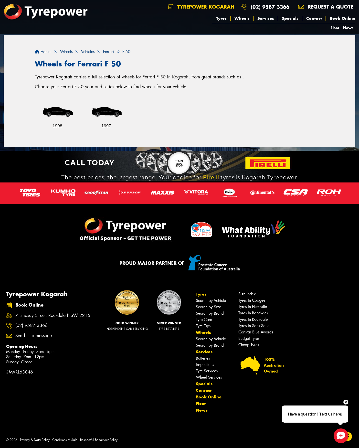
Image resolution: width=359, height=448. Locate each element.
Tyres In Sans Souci (254, 325)
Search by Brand (210, 313)
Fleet (335, 27)
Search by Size (208, 306)
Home (44, 51)
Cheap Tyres (248, 344)
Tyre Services (207, 370)
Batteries (203, 358)
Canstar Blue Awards (255, 332)
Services (265, 18)
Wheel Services (209, 377)
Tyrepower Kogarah (205, 7)
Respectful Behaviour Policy (98, 440)
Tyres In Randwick (253, 313)
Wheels (242, 18)
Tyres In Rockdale (253, 319)
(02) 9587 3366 (270, 7)
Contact (314, 18)
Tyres (221, 18)
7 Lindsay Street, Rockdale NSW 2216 (52, 315)
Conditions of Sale (64, 440)
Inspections (205, 364)
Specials (290, 18)
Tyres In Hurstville (252, 306)
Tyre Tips (203, 326)
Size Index (247, 294)
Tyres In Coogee (251, 300)
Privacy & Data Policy (35, 440)
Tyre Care (204, 319)
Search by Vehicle (211, 300)
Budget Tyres (248, 338)
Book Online (342, 18)
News (348, 27)
